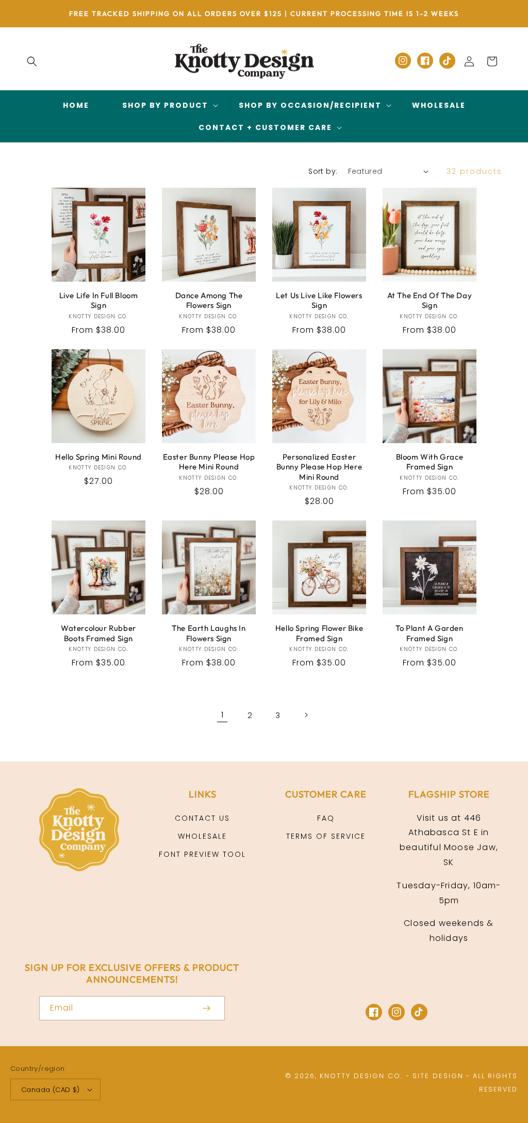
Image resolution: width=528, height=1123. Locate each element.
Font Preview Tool (202, 854)
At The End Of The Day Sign (429, 300)
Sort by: (322, 171)
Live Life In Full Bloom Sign (98, 300)
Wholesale (202, 836)
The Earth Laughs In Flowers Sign (208, 633)
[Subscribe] (206, 1008)
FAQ (326, 818)
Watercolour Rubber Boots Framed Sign (98, 633)
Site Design (438, 1076)
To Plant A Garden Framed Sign (429, 633)
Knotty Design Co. (361, 1076)
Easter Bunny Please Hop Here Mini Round (209, 462)
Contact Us (202, 818)
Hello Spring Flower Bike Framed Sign (319, 633)
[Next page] (305, 715)
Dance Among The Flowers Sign (209, 300)
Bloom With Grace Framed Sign (430, 462)
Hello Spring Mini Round (98, 457)
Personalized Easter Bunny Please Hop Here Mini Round (319, 467)
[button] (32, 61)
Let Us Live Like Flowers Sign (319, 300)
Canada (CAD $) (50, 1090)
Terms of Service (326, 836)
